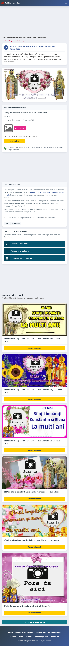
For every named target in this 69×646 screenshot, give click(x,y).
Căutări (29, 637)
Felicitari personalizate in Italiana (20, 632)
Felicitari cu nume (16, 637)
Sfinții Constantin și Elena (40, 38)
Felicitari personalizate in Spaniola (48, 632)
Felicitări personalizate (14, 38)
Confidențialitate (41, 637)
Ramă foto (16, 224)
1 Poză (7, 224)
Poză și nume (27, 38)
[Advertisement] (34, 21)
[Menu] (66, 3)
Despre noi (55, 637)
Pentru (7, 116)
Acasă (4, 38)
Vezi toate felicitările (36, 622)
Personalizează (34, 348)
